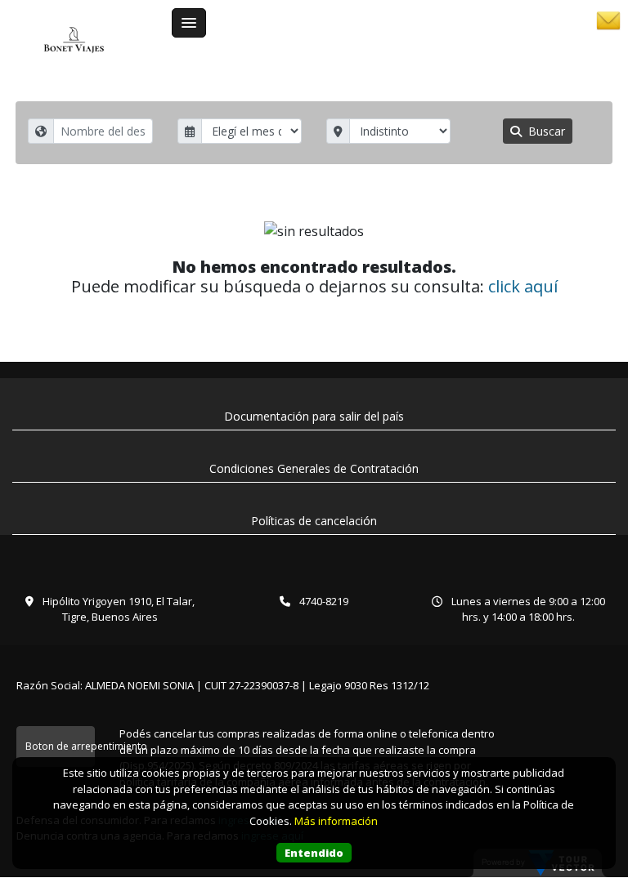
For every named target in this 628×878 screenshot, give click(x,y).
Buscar (545, 131)
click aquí (523, 286)
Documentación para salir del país (314, 416)
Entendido (314, 852)
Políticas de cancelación (314, 520)
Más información (336, 820)
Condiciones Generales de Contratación (314, 468)
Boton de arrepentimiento (60, 746)
